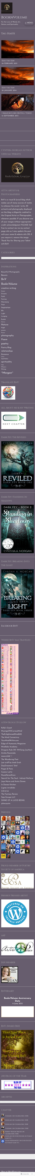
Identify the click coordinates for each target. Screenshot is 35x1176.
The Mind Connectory (10, 737)
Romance (5, 354)
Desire (3, 291)
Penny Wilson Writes (13, 1132)
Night (3, 327)
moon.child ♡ (6, 756)
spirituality (6, 362)
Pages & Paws (7, 769)
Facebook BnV (9, 625)
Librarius (5, 791)
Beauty (4, 275)
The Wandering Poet (9, 759)
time (2, 365)
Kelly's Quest (6, 728)
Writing (3, 369)
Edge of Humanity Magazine (13, 744)
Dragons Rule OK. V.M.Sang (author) (16, 750)
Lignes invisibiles (8, 788)
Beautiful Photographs (10, 272)
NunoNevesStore (8, 775)
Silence (2, 356)
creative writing (8, 288)
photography (7, 336)
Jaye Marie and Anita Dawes (13, 781)
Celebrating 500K (21, 1116)
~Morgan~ (7, 373)
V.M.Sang (8, 1116)
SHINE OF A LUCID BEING (13, 800)
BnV (3, 279)
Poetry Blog (6, 348)
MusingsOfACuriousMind (11, 731)
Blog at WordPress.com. (11, 1172)
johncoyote (5, 803)
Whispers (3, 367)
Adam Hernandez (12, 1141)
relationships (7, 351)
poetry (4, 344)
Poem (4, 339)
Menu (30, 23)
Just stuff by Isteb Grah (11, 763)
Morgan (8, 1120)
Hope (3, 304)
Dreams (4, 293)
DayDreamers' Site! (9, 766)
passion (3, 330)
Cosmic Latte (6, 772)
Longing (4, 316)
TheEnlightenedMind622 (11, 734)
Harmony (5, 302)
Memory (3, 321)
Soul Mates (4, 359)
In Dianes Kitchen (8, 785)
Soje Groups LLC (8, 797)
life (2, 311)
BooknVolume (14, 17)
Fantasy (4, 299)
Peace (3, 332)
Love (3, 319)
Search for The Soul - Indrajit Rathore (17, 778)
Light (3, 313)
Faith (3, 296)
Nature (4, 325)
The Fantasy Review (9, 794)
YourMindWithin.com (10, 740)
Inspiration (5, 308)
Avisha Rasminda (8, 753)
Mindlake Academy (9, 747)
